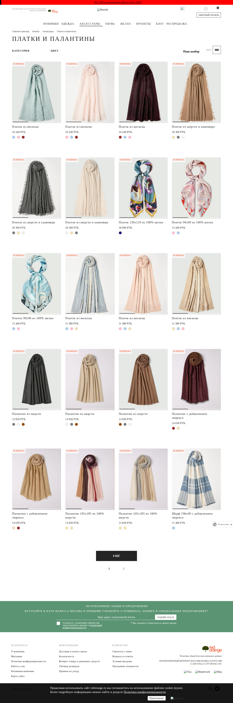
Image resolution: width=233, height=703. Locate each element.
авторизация (143, 373)
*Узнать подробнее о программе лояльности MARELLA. (143, 393)
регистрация (142, 360)
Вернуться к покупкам (143, 385)
